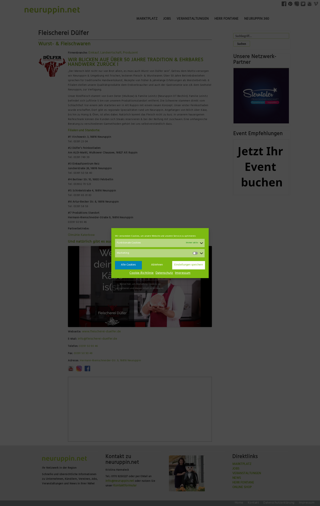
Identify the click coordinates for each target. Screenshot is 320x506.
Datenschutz (164, 273)
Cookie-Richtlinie (141, 273)
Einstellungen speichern (188, 265)
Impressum (183, 273)
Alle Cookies (128, 265)
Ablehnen (157, 265)
